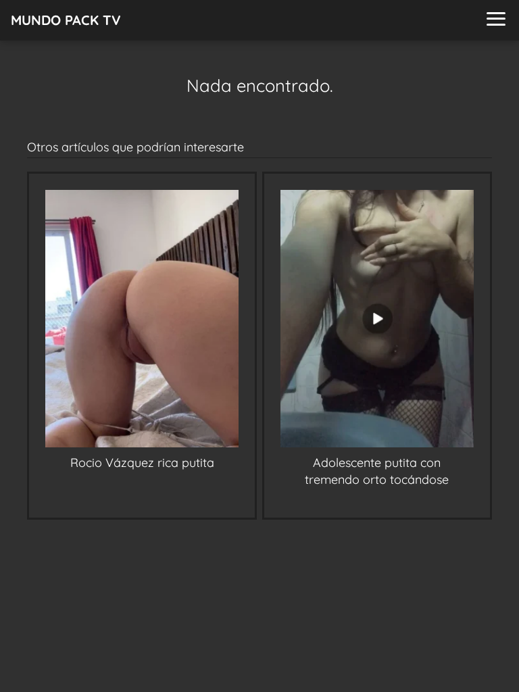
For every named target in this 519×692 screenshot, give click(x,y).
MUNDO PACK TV (66, 19)
